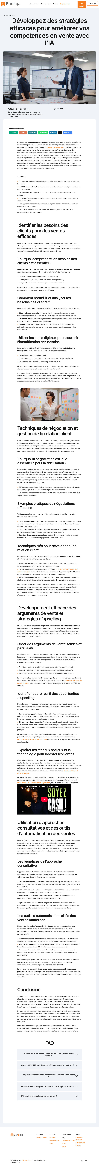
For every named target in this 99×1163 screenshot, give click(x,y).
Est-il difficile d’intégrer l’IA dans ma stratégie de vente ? (47, 1086)
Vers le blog (10, 15)
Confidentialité (80, 1142)
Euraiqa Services (42, 1137)
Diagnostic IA (64, 4)
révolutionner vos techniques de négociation (33, 783)
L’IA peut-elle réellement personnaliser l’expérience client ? (48, 1076)
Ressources (45, 4)
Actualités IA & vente (68, 1140)
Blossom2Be (26, 1160)
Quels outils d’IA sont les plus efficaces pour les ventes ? (47, 1065)
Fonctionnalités (54, 1140)
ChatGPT (14, 132)
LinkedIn (53, 132)
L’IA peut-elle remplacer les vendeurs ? (39, 1096)
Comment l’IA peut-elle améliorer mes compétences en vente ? (48, 1054)
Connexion (92, 3)
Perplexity (32, 132)
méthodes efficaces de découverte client (32, 739)
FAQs (64, 1147)
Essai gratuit (81, 4)
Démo (55, 4)
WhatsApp (43, 132)
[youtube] (86, 1160)
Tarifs (51, 1144)
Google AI (67, 132)
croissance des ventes (55, 147)
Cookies (78, 1145)
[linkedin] (81, 1160)
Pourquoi (52, 1137)
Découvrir (33, 4)
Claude (22, 132)
